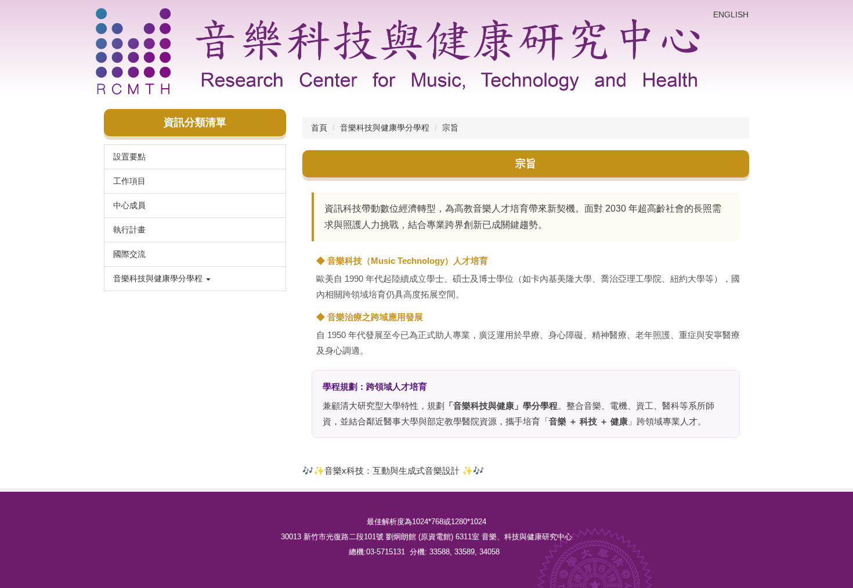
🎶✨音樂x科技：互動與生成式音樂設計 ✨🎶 (393, 471)
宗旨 (450, 127)
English (731, 14)
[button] (194, 279)
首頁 (319, 127)
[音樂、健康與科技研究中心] (400, 51)
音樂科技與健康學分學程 (384, 127)
